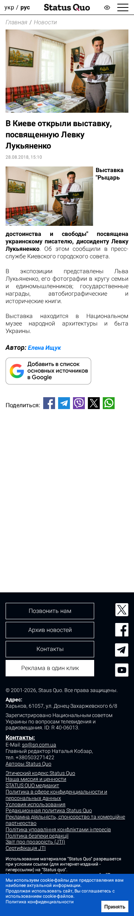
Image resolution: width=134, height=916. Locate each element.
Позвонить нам (50, 610)
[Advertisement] (67, 488)
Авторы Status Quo (28, 764)
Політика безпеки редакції (37, 836)
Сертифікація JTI (26, 848)
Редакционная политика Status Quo (49, 810)
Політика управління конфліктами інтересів (58, 829)
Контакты (20, 737)
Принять (114, 907)
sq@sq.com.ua (39, 745)
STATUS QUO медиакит (32, 785)
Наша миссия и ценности (36, 779)
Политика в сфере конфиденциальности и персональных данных (56, 795)
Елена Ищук (44, 347)
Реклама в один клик (50, 668)
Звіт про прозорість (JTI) (35, 842)
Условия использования (36, 804)
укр (9, 7)
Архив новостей (50, 629)
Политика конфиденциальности (40, 901)
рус (25, 7)
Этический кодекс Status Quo (40, 773)
